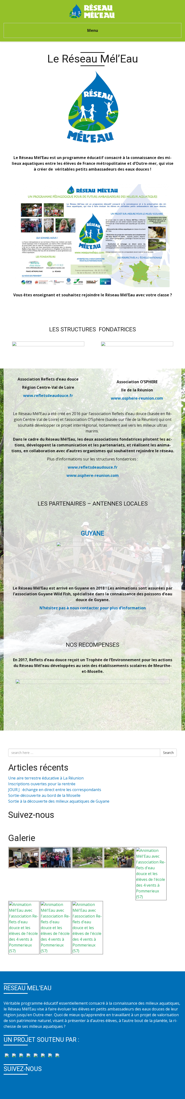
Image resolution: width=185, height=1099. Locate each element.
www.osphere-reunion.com (137, 398)
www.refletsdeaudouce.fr (48, 395)
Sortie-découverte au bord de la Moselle (44, 795)
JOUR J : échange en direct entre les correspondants (54, 789)
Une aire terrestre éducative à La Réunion (46, 778)
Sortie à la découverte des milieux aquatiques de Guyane (58, 801)
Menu (92, 30)
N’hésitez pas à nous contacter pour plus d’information (93, 608)
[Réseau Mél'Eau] (92, 10)
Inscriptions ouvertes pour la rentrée (41, 783)
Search (168, 752)
